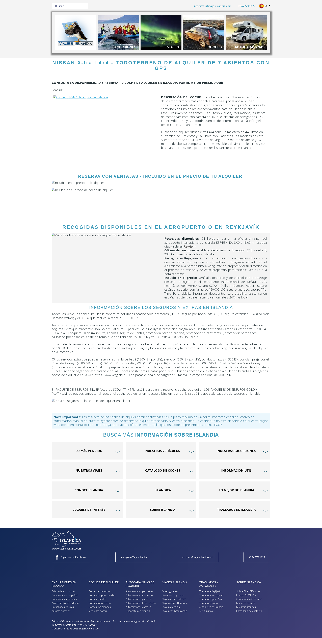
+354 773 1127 (246, 6)
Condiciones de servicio (249, 599)
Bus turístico (206, 611)
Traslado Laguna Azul (210, 599)
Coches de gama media (102, 595)
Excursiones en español (64, 595)
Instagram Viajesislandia (134, 557)
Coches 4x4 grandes (100, 607)
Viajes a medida (171, 607)
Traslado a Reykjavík (210, 591)
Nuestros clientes (245, 603)
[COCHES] (203, 32)
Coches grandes (97, 599)
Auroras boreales (61, 611)
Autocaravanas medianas (139, 595)
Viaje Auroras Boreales (175, 603)
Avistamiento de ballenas (65, 603)
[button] (314, 630)
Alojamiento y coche (173, 595)
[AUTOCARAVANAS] (246, 32)
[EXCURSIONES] (118, 32)
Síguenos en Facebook (73, 557)
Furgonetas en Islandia (138, 611)
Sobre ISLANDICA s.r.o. (248, 591)
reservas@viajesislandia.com (212, 6)
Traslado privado (208, 603)
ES (266, 5)
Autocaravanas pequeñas (139, 591)
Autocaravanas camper (138, 607)
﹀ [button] (118, 445)
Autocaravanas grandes (138, 599)
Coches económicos (100, 591)
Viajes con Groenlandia (175, 611)
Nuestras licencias (246, 607)
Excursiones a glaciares (64, 599)
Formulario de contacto (249, 611)
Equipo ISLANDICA (246, 595)
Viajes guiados (170, 591)
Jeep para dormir (98, 611)
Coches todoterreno (100, 603)
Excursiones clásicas (63, 607)
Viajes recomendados (174, 599)
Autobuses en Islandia (211, 607)
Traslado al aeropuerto (211, 595)
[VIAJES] (161, 32)
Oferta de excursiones (64, 591)
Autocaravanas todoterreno (141, 603)
